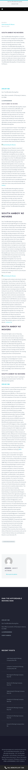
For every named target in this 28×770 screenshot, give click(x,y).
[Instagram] (15, 6)
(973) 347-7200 (15, 4)
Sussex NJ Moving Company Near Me (15, 725)
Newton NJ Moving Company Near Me (14, 684)
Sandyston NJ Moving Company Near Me (15, 700)
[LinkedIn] (10, 6)
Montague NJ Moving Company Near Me (15, 675)
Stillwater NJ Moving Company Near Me (15, 717)
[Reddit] (14, 546)
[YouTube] (20, 6)
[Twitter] (13, 6)
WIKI (20, 449)
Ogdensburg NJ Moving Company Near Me (15, 692)
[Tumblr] (9, 546)
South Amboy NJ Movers (8, 24)
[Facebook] (8, 6)
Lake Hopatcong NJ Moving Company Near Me (14, 659)
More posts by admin (11, 574)
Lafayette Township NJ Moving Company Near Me (15, 667)
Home (16, 11)
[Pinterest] (17, 6)
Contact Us (9, 322)
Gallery (3, 185)
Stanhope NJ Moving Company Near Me (15, 708)
